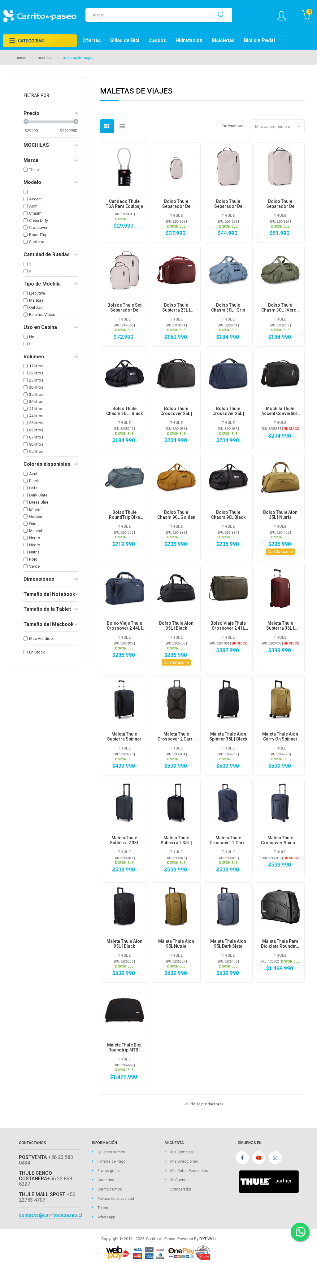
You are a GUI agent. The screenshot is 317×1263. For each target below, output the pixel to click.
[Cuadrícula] (107, 126)
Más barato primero (278, 126)
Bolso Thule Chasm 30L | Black (124, 411)
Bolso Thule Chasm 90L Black (228, 515)
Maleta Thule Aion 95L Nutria (176, 944)
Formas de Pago (111, 1161)
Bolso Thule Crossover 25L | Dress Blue (228, 411)
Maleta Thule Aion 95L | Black (124, 944)
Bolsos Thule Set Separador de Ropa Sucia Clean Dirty (124, 307)
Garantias (106, 1180)
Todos (103, 1208)
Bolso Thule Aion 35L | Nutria (280, 515)
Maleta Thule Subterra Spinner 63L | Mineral (124, 736)
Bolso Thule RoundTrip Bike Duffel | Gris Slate (124, 515)
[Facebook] (242, 1157)
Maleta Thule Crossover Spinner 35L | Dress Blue (280, 840)
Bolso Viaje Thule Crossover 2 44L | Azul (124, 626)
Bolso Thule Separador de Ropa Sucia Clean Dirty (280, 204)
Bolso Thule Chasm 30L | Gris (228, 307)
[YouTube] (258, 1157)
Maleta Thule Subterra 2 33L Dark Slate (124, 840)
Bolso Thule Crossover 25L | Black (176, 411)
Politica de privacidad (116, 1198)
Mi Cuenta (179, 1180)
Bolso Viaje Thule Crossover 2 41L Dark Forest (228, 626)
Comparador (180, 1189)
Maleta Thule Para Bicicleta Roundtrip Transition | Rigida (280, 944)
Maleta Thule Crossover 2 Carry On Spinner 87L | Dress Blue (228, 840)
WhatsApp (106, 1217)
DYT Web (207, 1238)
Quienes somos (111, 1152)
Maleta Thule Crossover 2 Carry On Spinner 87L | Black (176, 736)
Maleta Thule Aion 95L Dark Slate (228, 944)
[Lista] (122, 126)
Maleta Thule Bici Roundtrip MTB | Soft (124, 1047)
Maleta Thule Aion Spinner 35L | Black (228, 736)
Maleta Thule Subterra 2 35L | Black (176, 840)
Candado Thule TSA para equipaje (124, 204)
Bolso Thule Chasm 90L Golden (176, 515)
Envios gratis (109, 1171)
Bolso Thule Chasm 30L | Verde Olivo (280, 307)
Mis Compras (181, 1152)
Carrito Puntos (110, 1189)
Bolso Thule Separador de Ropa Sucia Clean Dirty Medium (228, 204)
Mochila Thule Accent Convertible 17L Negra (280, 411)
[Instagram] (275, 1157)
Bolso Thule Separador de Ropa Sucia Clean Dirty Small (176, 204)
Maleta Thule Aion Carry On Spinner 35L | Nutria (280, 736)
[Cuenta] (284, 15)
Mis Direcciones (184, 1161)
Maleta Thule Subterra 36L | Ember (280, 626)
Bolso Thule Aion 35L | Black (176, 626)
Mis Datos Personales (189, 1171)
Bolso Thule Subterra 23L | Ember (176, 307)
